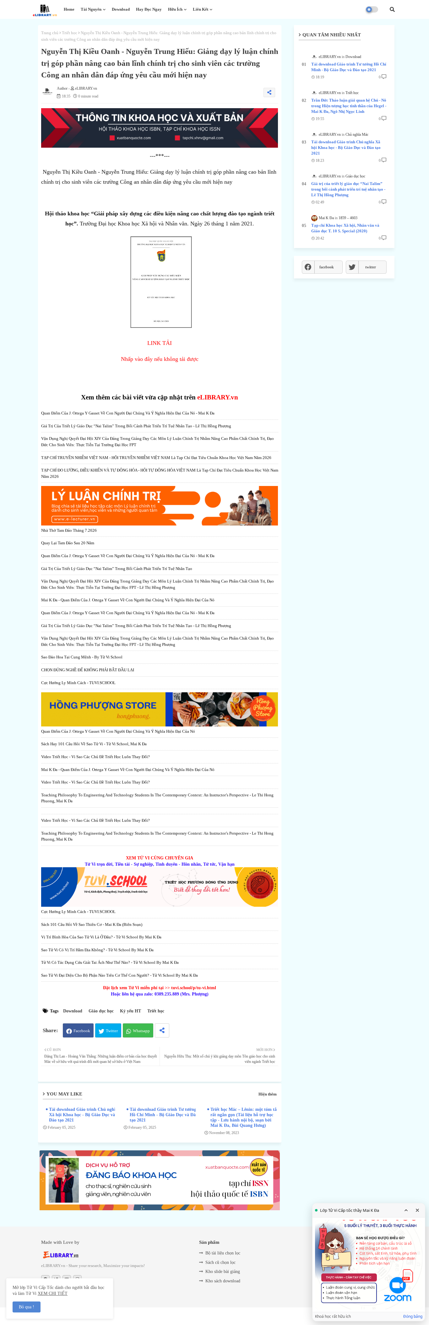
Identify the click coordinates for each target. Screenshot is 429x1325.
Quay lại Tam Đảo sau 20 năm (67, 543)
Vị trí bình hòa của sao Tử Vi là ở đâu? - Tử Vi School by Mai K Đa (101, 937)
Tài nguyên (91, 9)
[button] (392, 9)
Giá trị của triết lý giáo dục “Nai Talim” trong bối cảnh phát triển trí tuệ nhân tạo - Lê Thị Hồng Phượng (136, 426)
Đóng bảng (412, 1316)
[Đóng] (417, 1210)
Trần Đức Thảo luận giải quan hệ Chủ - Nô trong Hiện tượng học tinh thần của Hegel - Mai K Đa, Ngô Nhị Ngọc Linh (348, 106)
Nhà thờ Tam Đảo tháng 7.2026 (69, 530)
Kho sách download (222, 1281)
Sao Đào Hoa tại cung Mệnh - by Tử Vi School (81, 657)
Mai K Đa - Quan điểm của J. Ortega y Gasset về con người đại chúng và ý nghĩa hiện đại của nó (128, 600)
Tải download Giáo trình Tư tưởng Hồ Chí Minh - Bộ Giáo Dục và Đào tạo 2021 (164, 1114)
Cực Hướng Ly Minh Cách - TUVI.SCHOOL (78, 682)
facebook (326, 267)
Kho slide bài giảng (222, 1271)
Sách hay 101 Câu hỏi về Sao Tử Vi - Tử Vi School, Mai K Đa (94, 744)
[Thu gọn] (406, 1210)
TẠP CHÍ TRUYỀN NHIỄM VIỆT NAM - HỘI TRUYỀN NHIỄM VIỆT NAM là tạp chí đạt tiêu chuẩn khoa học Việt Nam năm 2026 (156, 457)
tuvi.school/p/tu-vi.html (193, 987)
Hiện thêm (267, 1094)
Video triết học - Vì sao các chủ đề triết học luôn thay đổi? (95, 756)
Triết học (69, 32)
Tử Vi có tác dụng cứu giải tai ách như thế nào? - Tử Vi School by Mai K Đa (110, 962)
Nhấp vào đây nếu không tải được (159, 359)
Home (69, 9)
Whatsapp (141, 1030)
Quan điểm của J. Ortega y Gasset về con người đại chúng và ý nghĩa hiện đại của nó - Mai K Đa (128, 413)
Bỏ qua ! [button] (26, 1307)
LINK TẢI (159, 343)
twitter (370, 267)
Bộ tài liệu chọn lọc (222, 1253)
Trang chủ (49, 32)
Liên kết (200, 9)
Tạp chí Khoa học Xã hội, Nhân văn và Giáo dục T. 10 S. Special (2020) (345, 228)
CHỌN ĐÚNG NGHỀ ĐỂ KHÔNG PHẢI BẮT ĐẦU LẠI (87, 670)
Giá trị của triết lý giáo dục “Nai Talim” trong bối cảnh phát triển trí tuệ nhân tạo (116, 568)
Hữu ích (175, 9)
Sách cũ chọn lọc (220, 1262)
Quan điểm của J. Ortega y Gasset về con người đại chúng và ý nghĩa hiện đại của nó (118, 731)
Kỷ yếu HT (130, 1011)
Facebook (81, 1030)
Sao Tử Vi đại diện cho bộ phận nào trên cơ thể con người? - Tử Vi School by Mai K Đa (119, 975)
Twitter (112, 1030)
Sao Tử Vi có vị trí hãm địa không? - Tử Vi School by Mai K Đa (97, 950)
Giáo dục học (101, 1011)
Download (121, 9)
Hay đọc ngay (149, 9)
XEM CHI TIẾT (53, 1293)
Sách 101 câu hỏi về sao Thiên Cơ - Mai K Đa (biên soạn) (91, 924)
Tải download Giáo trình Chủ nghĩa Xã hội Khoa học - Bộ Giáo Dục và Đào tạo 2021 (83, 1114)
